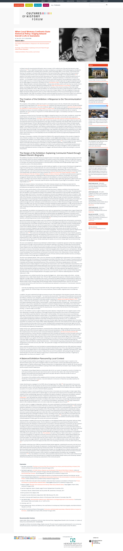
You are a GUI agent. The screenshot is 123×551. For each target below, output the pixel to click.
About (43, 1)
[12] (60, 414)
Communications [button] (95, 1)
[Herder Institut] (74, 542)
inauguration (23, 397)
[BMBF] (98, 542)
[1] (27, 69)
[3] (28, 112)
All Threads (55, 5)
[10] (68, 401)
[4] (61, 140)
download (93, 228)
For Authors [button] (59, 1)
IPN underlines (46, 433)
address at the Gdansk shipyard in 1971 (67, 299)
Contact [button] (50, 1)
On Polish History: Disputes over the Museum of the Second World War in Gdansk (53, 470)
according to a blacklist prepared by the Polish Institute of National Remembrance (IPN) (58, 118)
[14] (28, 453)
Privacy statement (82, 1)
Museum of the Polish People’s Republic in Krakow (63, 172)
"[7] (29, 232)
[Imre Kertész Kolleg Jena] (25, 538)
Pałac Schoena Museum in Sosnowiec (61, 85)
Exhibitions (19, 5)
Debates (29, 5)
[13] (20, 441)
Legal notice (70, 1)
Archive (105, 1)
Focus (46, 5)
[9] (62, 383)
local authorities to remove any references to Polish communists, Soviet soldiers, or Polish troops (50, 107)
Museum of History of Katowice (52, 174)
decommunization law (43, 105)
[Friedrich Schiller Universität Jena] (49, 538)
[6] (50, 217)
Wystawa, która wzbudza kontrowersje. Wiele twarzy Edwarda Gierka (47, 484)
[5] (30, 181)
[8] (38, 380)
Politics (38, 5)
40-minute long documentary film (69, 331)
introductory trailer (54, 82)
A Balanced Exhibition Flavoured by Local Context (27, 52)
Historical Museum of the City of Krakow (30, 174)
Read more (91, 189)
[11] (73, 405)
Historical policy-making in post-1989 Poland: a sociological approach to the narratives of (52, 499)
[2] (75, 74)
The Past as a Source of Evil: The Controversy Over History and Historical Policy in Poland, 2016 (56, 466)
